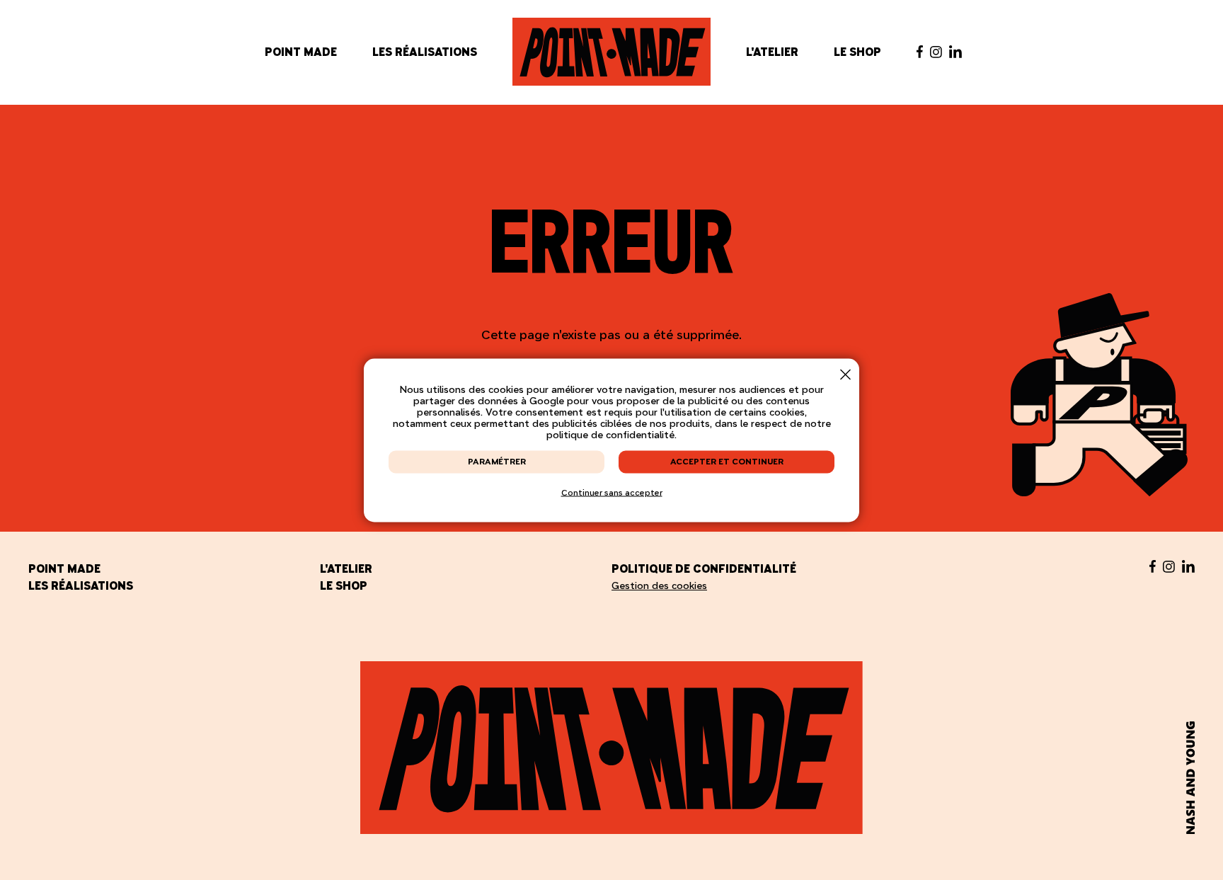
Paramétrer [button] (497, 461)
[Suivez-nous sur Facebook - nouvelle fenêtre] (920, 51)
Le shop (857, 51)
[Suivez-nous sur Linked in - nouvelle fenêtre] (955, 51)
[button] (845, 374)
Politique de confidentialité (704, 568)
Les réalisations (424, 51)
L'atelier (772, 51)
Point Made (301, 51)
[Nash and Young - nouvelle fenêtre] (1190, 778)
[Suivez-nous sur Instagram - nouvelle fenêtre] (936, 52)
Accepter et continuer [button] (726, 461)
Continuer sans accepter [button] (611, 492)
